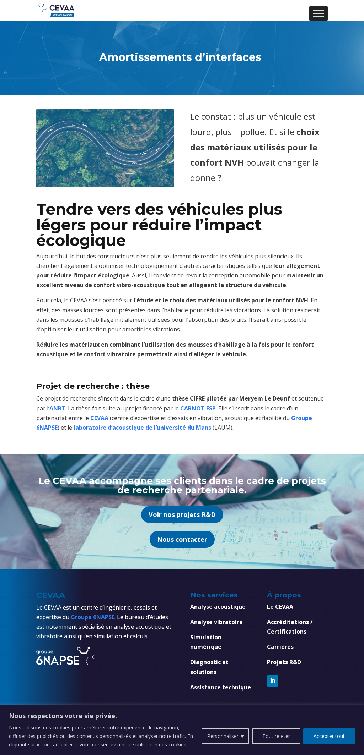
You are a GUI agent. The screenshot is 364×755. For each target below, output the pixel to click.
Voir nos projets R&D (182, 514)
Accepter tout (329, 736)
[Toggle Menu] (318, 13)
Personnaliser (223, 736)
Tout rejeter (276, 736)
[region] (182, 730)
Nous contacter (182, 539)
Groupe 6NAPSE (92, 617)
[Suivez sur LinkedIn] (272, 681)
